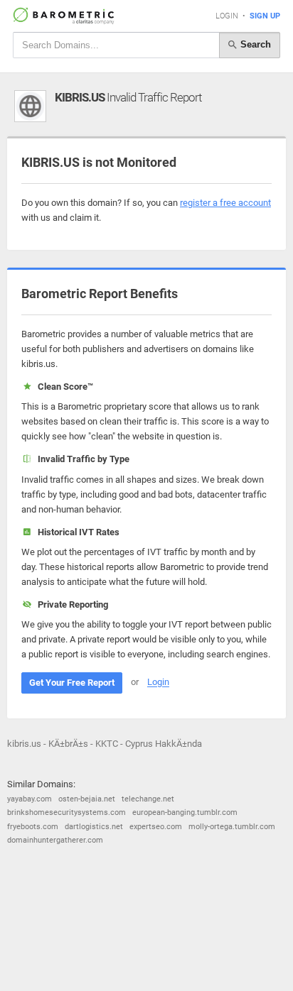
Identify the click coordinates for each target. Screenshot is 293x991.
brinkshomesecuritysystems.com (66, 812)
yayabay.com (29, 799)
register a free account (225, 202)
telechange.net (148, 799)
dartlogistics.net (94, 826)
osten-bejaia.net (86, 799)
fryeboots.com (32, 826)
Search (254, 44)
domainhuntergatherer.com (55, 840)
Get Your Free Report (71, 682)
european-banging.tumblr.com (185, 812)
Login (226, 16)
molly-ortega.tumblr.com (231, 826)
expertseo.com (155, 826)
